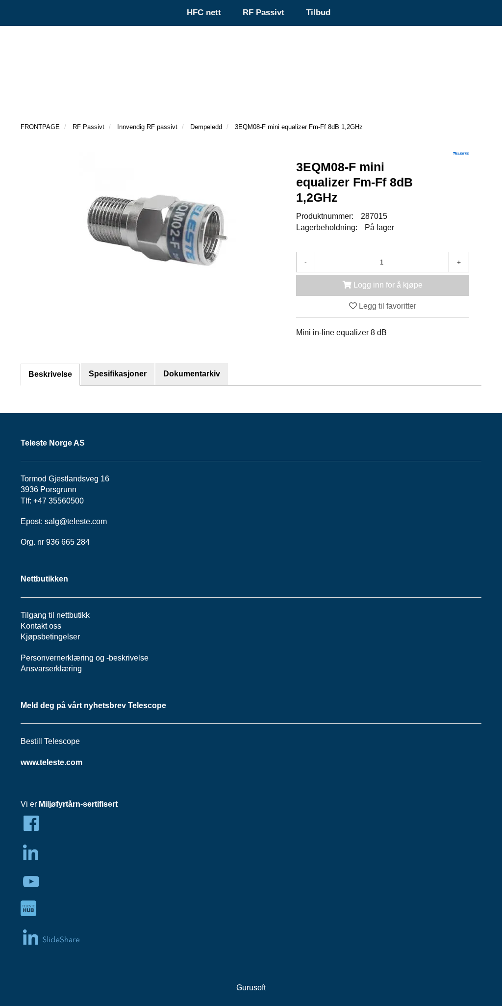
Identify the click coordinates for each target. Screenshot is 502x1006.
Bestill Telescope (50, 741)
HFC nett (204, 12)
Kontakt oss (41, 626)
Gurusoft (251, 987)
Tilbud (318, 12)
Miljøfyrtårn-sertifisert (78, 804)
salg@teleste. (68, 521)
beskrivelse (129, 658)
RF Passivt (263, 12)
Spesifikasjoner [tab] (118, 374)
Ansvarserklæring (51, 668)
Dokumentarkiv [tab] (191, 374)
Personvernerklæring (57, 658)
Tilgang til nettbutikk (55, 615)
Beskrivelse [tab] (50, 374)
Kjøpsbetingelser (50, 637)
